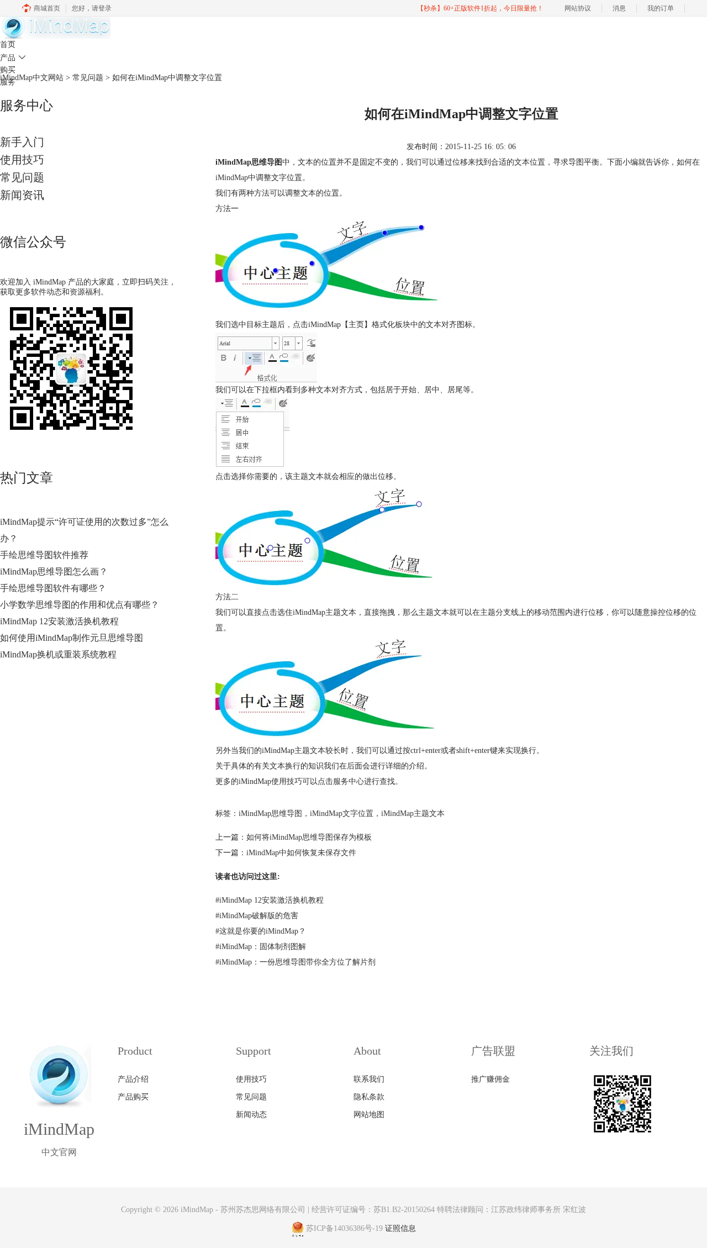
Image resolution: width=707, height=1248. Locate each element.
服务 (7, 82)
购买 (7, 70)
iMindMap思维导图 (270, 813)
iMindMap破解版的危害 (256, 916)
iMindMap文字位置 (341, 813)
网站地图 (369, 1114)
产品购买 (133, 1097)
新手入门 (22, 142)
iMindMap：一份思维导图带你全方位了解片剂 (295, 962)
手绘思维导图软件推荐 (44, 555)
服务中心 (348, 781)
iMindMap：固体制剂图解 (260, 946)
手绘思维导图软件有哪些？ (53, 588)
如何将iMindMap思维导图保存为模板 (309, 837)
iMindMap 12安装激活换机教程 (59, 621)
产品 (13, 58)
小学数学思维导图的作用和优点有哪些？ (79, 604)
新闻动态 (251, 1114)
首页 (7, 44)
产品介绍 (133, 1079)
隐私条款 (369, 1097)
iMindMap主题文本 (413, 813)
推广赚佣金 (490, 1079)
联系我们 (369, 1079)
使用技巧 (22, 160)
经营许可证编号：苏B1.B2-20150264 (373, 1209)
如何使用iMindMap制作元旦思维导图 (71, 638)
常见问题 (22, 177)
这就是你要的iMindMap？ (260, 931)
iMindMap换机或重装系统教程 (58, 654)
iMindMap (231, 177)
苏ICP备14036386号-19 (344, 1229)
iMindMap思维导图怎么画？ (54, 571)
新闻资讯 (22, 195)
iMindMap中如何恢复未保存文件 (301, 853)
